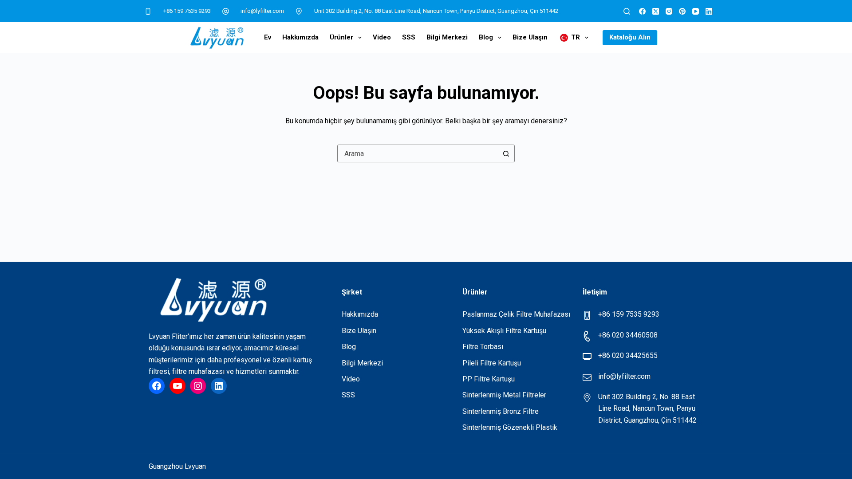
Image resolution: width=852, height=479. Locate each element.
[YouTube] (695, 11)
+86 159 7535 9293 (187, 11)
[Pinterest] (682, 11)
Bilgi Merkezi (447, 37)
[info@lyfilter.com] (225, 11)
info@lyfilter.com (262, 11)
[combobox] (417, 153)
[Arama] (626, 11)
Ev (267, 37)
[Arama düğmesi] (505, 153)
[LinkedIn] (709, 11)
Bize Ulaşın (530, 37)
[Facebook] (642, 11)
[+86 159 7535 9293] (148, 11)
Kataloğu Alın (630, 37)
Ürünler (341, 37)
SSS (408, 37)
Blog (486, 37)
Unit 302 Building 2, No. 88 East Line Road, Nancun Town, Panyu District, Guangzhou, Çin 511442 (436, 11)
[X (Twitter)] (655, 11)
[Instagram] (669, 11)
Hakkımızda (300, 37)
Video (382, 37)
